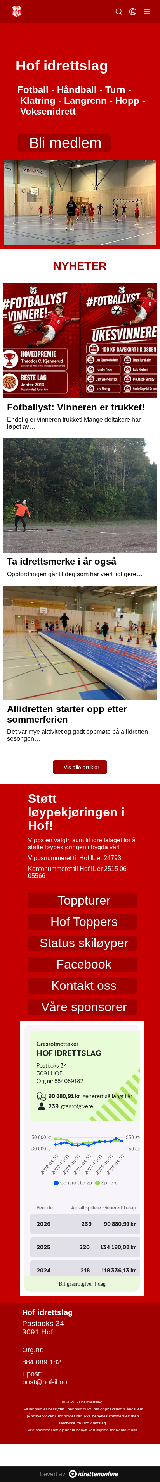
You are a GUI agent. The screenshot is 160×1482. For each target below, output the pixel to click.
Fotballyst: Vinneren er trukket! (76, 407)
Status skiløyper (84, 943)
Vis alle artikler (81, 767)
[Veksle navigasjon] (147, 12)
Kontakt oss (84, 986)
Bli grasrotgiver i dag (82, 1284)
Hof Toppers (84, 922)
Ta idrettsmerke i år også (61, 561)
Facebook (83, 964)
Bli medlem (65, 143)
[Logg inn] (133, 12)
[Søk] (119, 12)
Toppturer (84, 900)
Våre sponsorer (84, 1007)
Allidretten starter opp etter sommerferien (67, 714)
